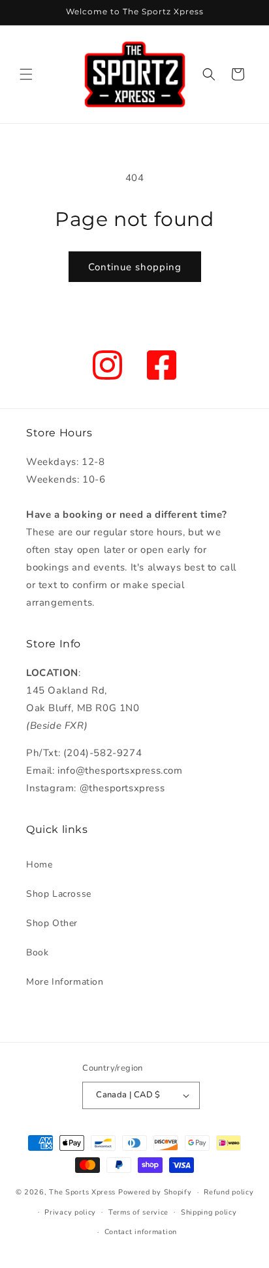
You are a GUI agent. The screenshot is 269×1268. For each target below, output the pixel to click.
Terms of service (138, 1212)
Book (37, 952)
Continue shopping (135, 267)
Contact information (140, 1232)
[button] (26, 74)
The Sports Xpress (82, 1192)
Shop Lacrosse (58, 894)
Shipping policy (209, 1212)
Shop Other (52, 923)
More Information (65, 982)
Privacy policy (70, 1212)
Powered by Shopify (155, 1192)
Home (39, 864)
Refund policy (228, 1192)
